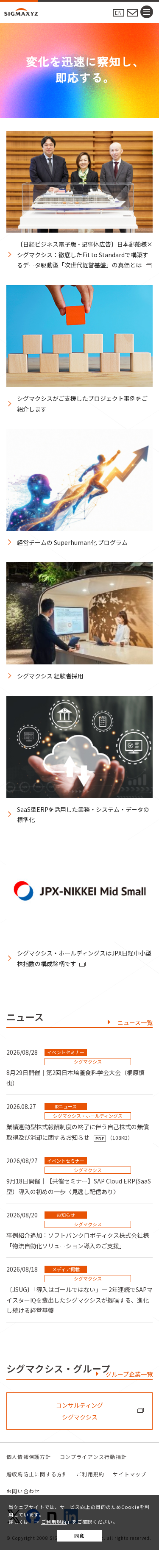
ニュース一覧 (135, 1022)
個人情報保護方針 (28, 1456)
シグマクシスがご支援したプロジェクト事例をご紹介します (82, 403)
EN (118, 12)
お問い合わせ (23, 1490)
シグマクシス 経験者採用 (50, 676)
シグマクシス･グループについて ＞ (79, 85)
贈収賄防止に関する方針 (37, 1474)
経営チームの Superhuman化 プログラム (72, 542)
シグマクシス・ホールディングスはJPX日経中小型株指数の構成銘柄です (84, 958)
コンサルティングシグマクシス (79, 1411)
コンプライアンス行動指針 (93, 1456)
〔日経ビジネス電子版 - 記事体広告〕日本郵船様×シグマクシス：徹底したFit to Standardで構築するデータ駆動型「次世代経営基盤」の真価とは (85, 254)
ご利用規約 (54, 1521)
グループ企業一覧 (129, 1374)
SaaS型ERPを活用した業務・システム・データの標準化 (83, 814)
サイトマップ (129, 1474)
